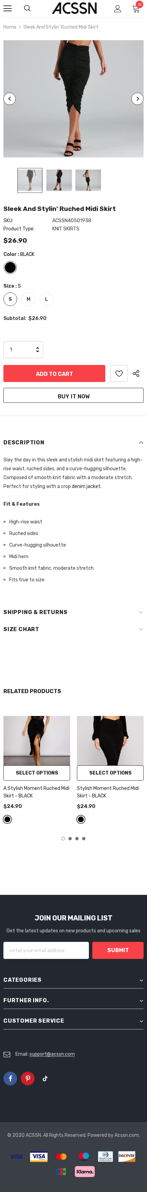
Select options (37, 773)
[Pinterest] (28, 1078)
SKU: (8, 221)
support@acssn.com (52, 1054)
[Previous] (9, 99)
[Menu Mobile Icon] (7, 8)
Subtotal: (14, 318)
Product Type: (19, 229)
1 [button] (63, 838)
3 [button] (77, 838)
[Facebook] (10, 1078)
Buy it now (74, 396)
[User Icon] (117, 8)
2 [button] (70, 838)
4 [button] (83, 838)
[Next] (137, 99)
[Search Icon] (34, 8)
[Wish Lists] (119, 373)
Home (9, 27)
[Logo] (74, 8)
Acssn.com (127, 1135)
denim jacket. (87, 486)
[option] (73, 98)
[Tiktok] (45, 1078)
